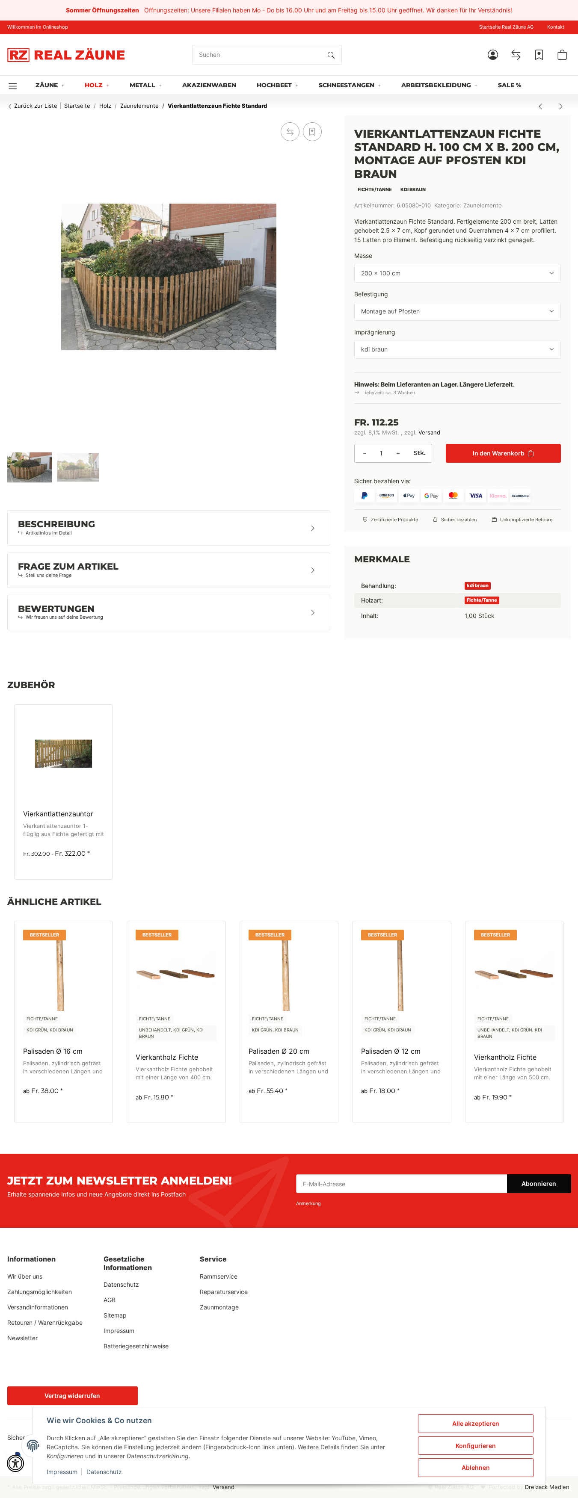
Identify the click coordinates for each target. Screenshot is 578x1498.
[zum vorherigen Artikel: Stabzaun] (540, 106)
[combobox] (457, 273)
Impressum (62, 1471)
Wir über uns (24, 1276)
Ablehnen (476, 1467)
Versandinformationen (37, 1307)
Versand (429, 432)
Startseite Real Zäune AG (506, 27)
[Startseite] (65, 54)
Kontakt (555, 27)
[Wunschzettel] (539, 55)
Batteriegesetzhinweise (136, 1346)
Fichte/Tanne (482, 600)
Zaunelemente (482, 205)
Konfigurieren (476, 1445)
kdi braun (478, 585)
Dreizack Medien (547, 1487)
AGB (110, 1299)
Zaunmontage (219, 1307)
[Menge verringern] (364, 453)
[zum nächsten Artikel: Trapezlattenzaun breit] (561, 106)
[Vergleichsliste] (516, 55)
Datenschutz (104, 1471)
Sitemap (115, 1315)
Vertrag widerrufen (72, 1395)
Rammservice (218, 1276)
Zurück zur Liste (34, 105)
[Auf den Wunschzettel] (312, 131)
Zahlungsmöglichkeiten (39, 1291)
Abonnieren (539, 1183)
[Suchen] (331, 54)
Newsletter (22, 1337)
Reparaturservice (224, 1291)
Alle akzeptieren (475, 1423)
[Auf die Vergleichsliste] (290, 131)
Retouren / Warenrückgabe (45, 1322)
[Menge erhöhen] (398, 453)
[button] (493, 55)
